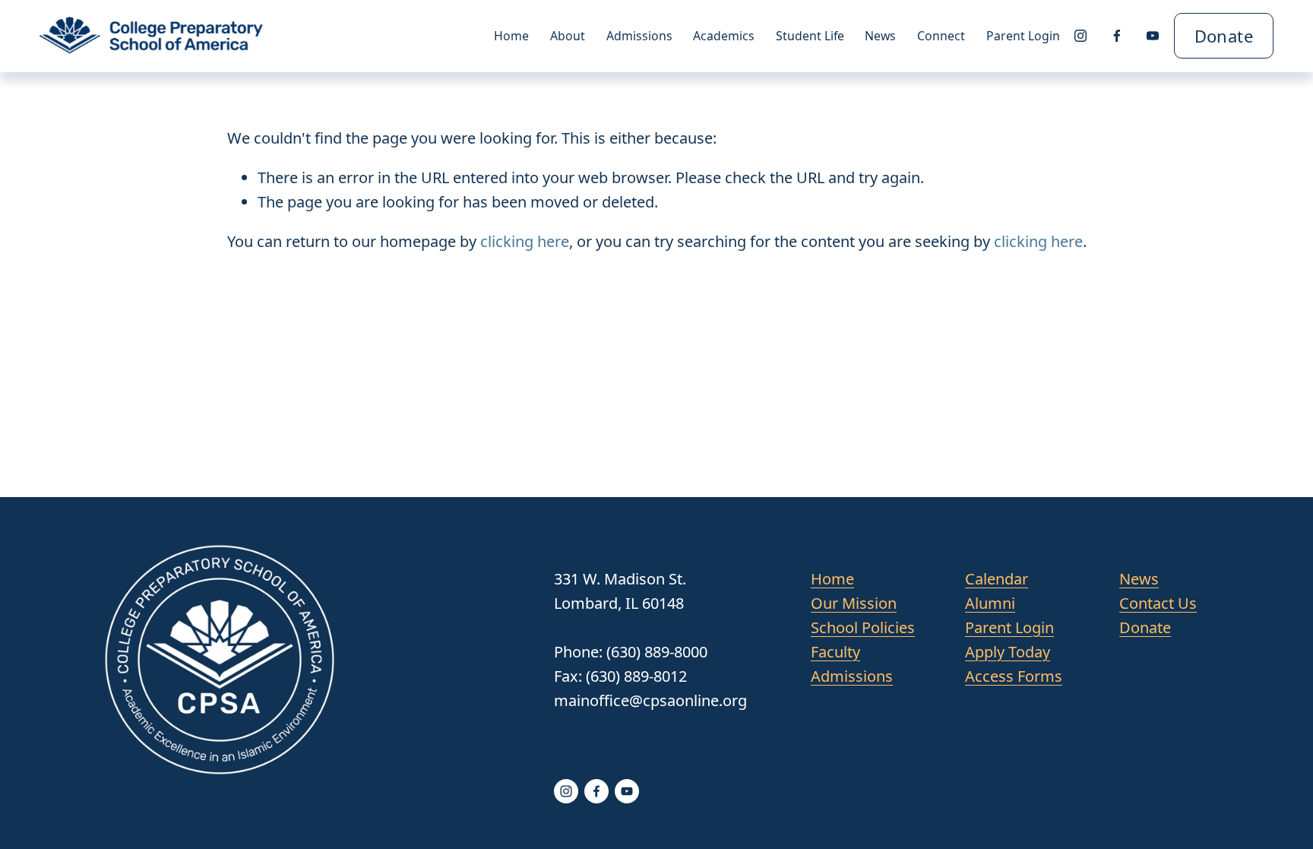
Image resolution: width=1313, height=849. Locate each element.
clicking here (524, 241)
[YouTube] (1152, 35)
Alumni (990, 603)
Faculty (835, 652)
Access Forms (1013, 676)
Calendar (996, 579)
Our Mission (854, 603)
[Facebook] (1117, 35)
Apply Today (1007, 652)
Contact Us (1158, 603)
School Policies (863, 627)
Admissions (852, 676)
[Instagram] (1080, 35)
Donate (1224, 35)
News (880, 35)
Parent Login (1023, 35)
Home (511, 35)
